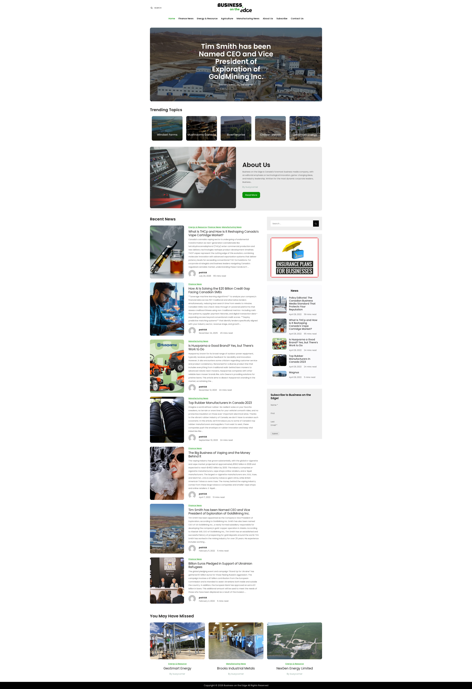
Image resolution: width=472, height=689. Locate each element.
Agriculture (227, 18)
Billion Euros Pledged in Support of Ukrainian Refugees (220, 565)
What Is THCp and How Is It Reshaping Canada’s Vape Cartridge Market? (223, 233)
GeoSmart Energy (305, 135)
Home (172, 18)
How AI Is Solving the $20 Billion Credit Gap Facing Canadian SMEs (219, 290)
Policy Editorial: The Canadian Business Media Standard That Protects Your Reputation (302, 303)
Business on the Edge (235, 685)
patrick (203, 272)
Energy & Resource (207, 18)
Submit (275, 434)
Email (274, 425)
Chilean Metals (270, 135)
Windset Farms (167, 135)
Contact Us (297, 18)
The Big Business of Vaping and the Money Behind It (219, 454)
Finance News (185, 18)
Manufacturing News (248, 18)
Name (274, 405)
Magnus (294, 372)
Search (156, 8)
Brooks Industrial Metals (236, 668)
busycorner (247, 84)
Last (273, 421)
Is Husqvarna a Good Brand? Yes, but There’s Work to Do (220, 347)
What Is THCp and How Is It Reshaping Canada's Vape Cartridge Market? (303, 324)
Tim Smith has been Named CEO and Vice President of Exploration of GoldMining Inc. (236, 61)
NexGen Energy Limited (294, 668)
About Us (268, 18)
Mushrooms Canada (201, 135)
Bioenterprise (236, 135)
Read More (251, 195)
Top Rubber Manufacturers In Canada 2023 (220, 403)
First (273, 413)
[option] (236, 64)
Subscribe (281, 18)
